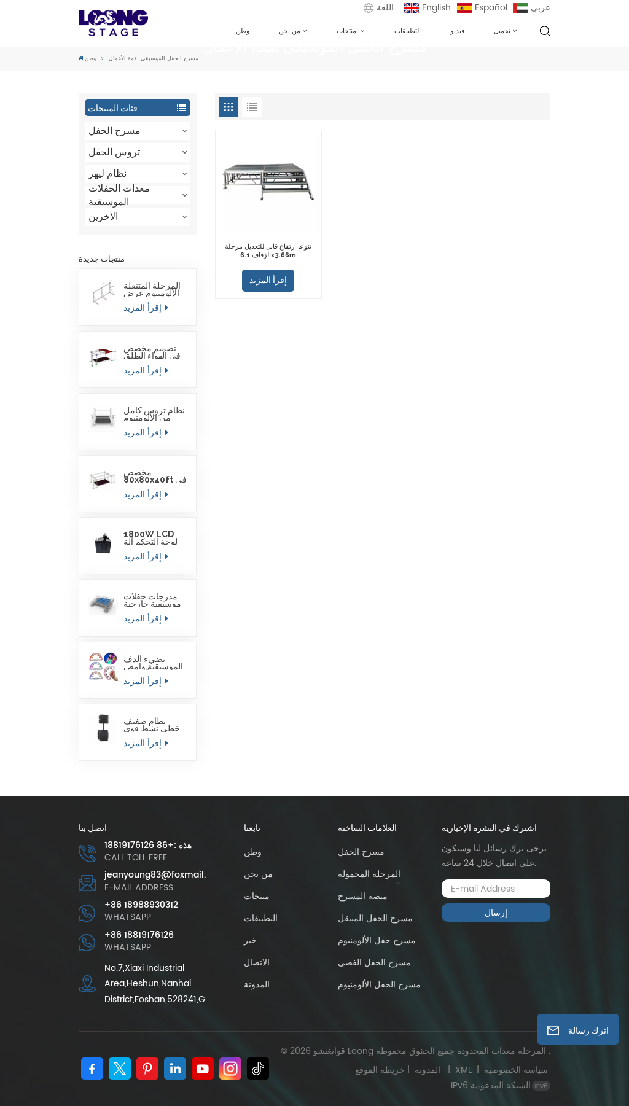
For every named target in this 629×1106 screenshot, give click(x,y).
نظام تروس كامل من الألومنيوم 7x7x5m (154, 414)
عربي (540, 8)
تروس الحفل (114, 152)
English (436, 8)
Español (491, 8)
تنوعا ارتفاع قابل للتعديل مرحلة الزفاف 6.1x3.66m (268, 251)
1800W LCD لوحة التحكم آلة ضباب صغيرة (150, 538)
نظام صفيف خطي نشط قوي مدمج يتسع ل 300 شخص (155, 724)
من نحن (289, 31)
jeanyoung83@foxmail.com (155, 875)
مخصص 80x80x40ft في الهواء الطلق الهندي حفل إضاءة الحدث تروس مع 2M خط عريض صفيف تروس (155, 476)
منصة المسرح (363, 896)
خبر (250, 940)
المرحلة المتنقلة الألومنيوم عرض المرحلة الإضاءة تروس (152, 289)
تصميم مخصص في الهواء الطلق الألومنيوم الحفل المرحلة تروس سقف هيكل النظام (152, 352)
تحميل (502, 31)
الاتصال (257, 963)
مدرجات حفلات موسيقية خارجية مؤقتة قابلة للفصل (152, 600)
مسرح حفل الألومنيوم (377, 940)
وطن (242, 31)
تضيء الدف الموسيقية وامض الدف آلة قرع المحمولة (153, 662)
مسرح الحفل (114, 130)
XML (463, 1070)
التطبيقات (407, 31)
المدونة (257, 985)
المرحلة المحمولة (369, 874)
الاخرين (103, 216)
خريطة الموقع (400, 1070)
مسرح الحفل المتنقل (375, 918)
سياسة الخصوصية (516, 1070)
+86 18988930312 (141, 905)
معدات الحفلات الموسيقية (119, 195)
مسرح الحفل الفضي (374, 963)
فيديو (457, 31)
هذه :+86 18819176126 (148, 845)
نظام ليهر (107, 173)
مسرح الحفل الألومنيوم (379, 985)
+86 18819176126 (139, 935)
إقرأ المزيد (143, 308)
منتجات (347, 31)
